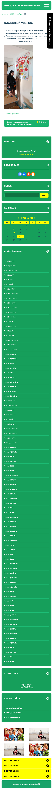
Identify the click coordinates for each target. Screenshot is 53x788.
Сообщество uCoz (13, 713)
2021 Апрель (11, 415)
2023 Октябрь (11, 522)
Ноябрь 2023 (26, 218)
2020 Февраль (11, 359)
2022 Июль (10, 471)
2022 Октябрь (11, 480)
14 (14, 233)
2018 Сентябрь (12, 294)
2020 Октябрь (11, 387)
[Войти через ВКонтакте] (24, 174)
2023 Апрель (11, 503)
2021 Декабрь (11, 443)
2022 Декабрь (11, 489)
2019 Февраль (11, 317)
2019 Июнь (10, 336)
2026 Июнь (10, 662)
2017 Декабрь (11, 266)
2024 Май (9, 555)
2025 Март (10, 592)
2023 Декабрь (11, 531)
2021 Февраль (11, 405)
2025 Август (11, 615)
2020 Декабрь (11, 396)
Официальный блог (14, 708)
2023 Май (9, 508)
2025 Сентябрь (12, 620)
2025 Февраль (11, 587)
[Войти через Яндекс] (29, 174)
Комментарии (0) (26, 124)
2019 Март (10, 322)
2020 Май (9, 373)
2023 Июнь (10, 513)
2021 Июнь (10, 424)
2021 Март (10, 410)
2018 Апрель (11, 280)
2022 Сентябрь (12, 475)
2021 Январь (11, 401)
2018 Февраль (11, 270)
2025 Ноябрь (11, 629)
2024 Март (10, 545)
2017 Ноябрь (11, 261)
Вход (32, 154)
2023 (12, 14)
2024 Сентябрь (12, 564)
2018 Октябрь (11, 298)
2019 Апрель (11, 326)
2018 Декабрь (11, 308)
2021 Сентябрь (12, 429)
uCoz (37, 784)
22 (20, 236)
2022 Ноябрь (11, 485)
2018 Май (9, 284)
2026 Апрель (11, 652)
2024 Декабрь (11, 578)
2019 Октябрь (11, 345)
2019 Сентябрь (12, 340)
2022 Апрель (11, 461)
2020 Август (11, 378)
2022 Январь (11, 447)
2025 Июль (10, 610)
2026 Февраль (11, 643)
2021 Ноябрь (11, 438)
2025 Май (9, 601)
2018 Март (10, 275)
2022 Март (10, 457)
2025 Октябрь (11, 624)
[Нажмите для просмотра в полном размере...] (18, 109)
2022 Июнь (10, 466)
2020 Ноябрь (11, 392)
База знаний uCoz (13, 718)
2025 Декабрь (11, 634)
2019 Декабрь (11, 350)
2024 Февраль (11, 541)
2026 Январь (11, 638)
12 (45, 229)
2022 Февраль (11, 452)
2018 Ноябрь (11, 303)
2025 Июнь (10, 606)
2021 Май (9, 419)
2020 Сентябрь (12, 382)
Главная (5, 14)
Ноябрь (19, 14)
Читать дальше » (12, 114)
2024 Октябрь (11, 568)
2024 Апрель (11, 550)
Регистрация (24, 154)
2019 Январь (11, 312)
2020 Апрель (11, 368)
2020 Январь (11, 354)
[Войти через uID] (20, 174)
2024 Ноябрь (11, 573)
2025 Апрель (11, 596)
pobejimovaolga (21, 122)
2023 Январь (11, 494)
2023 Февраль (11, 499)
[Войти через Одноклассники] (33, 174)
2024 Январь (11, 536)
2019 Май (9, 331)
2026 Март (10, 648)
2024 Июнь (10, 559)
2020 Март (10, 364)
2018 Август (10, 289)
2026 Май (9, 657)
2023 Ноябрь (11, 527)
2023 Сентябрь (12, 517)
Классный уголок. (18, 23)
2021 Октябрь (11, 433)
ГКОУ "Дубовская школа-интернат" (22, 5)
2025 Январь (11, 582)
